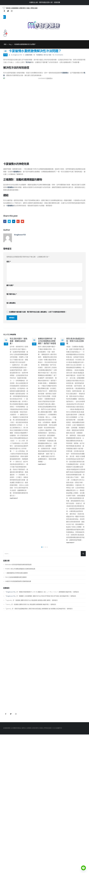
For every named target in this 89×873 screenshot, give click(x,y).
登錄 (4, 646)
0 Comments (59, 55)
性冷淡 (46, 55)
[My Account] (5, 31)
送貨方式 (6, 639)
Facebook (4, 221)
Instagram (16, 714)
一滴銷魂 (6, 671)
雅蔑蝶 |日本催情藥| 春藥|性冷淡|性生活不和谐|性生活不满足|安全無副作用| (44, 596)
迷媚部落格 (28, 55)
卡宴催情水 (39, 55)
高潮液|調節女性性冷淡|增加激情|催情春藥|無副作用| (31, 604)
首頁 (5, 44)
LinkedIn (13, 221)
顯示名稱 (10, 285)
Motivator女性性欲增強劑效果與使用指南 (18, 564)
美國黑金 (6, 684)
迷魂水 (5, 667)
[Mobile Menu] (4, 17)
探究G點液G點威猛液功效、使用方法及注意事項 (47, 341)
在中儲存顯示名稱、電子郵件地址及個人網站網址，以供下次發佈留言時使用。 (38, 312)
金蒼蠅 (5, 660)
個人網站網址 (11, 303)
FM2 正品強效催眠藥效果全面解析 (16, 577)
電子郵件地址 (12, 294)
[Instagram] (11, 11)
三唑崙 (5, 674)
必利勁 (5, 688)
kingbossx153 (17, 55)
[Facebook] (4, 11)
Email (22, 221)
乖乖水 (5, 656)
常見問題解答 (7, 631)
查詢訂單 (6, 635)
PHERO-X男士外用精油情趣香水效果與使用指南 (20, 569)
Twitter (9, 221)
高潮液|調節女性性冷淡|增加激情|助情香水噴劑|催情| (33, 600)
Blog (10, 44)
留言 (9, 261)
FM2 (4, 663)
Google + (18, 221)
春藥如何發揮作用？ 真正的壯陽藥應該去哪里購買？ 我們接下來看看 (19, 341)
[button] (42, 547)
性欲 (50, 55)
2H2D (5, 692)
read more (13, 464)
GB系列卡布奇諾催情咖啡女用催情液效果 (18, 581)
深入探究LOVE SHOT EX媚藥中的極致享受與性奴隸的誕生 (75, 341)
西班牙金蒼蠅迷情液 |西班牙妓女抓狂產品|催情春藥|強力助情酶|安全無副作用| (40, 609)
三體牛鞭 (6, 695)
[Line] (83, 867)
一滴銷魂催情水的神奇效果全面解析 (16, 573)
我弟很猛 (6, 703)
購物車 (5, 642)
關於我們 (6, 627)
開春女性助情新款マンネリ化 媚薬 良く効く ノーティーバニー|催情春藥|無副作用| (45, 592)
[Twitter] (8, 11)
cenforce (6, 699)
